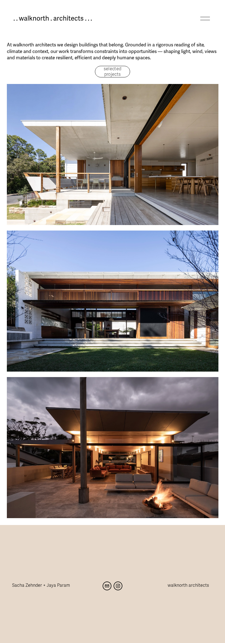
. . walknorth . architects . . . (52, 19)
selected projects (113, 71)
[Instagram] (118, 586)
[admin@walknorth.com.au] (107, 586)
